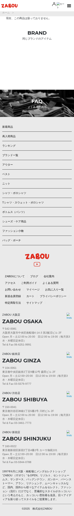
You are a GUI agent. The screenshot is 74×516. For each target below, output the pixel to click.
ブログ (34, 276)
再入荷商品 (9, 136)
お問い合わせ (13, 289)
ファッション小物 (13, 230)
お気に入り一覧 (54, 289)
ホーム (6, 12)
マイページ (33, 289)
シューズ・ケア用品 (14, 221)
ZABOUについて (15, 276)
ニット (6, 183)
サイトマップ (34, 302)
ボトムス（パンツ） (14, 211)
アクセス (10, 282)
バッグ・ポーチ (11, 240)
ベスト (6, 174)
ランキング (9, 145)
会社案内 (49, 276)
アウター (7, 164)
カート (30, 296)
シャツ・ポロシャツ (14, 193)
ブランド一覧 (10, 155)
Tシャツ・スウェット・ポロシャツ (23, 202)
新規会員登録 (13, 296)
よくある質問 (50, 282)
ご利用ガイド (29, 282)
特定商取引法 (13, 302)
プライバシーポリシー (53, 296)
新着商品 (7, 126)
